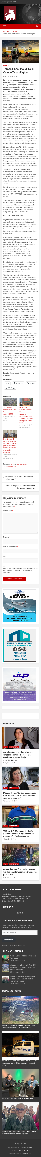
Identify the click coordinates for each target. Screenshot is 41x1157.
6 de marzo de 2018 (10, 76)
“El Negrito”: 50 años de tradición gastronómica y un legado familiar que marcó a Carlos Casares (18, 833)
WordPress (27, 1153)
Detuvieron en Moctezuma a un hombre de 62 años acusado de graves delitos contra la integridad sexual (20, 1063)
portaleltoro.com (26, 1148)
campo (12, 464)
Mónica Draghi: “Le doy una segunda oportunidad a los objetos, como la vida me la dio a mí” (19, 795)
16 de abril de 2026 (9, 839)
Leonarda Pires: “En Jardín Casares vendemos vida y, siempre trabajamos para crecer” (20, 872)
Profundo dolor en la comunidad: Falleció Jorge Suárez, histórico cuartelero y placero (22, 979)
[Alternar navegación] (4, 26)
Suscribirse (8, 940)
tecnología (23, 464)
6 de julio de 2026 (9, 763)
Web (4, 556)
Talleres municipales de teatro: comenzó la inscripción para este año (20, 487)
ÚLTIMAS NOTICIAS (13, 951)
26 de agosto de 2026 (17, 960)
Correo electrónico (10, 547)
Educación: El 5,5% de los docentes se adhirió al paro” (19, 478)
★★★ (6, 747)
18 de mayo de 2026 (10, 801)
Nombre (6, 537)
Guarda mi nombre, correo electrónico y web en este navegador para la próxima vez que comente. (20, 570)
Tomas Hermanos (9, 466)
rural (17, 464)
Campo (6, 65)
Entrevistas (9, 723)
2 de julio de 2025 (9, 877)
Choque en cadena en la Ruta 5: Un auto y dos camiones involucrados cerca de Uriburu (23, 967)
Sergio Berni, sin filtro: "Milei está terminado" (17, 1098)
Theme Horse (23, 1151)
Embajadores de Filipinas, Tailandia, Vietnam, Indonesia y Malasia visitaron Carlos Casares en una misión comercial (10, 445)
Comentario (8, 511)
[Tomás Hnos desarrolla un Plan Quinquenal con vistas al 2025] (10, 402)
